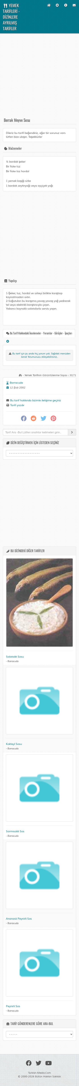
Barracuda (16, 382)
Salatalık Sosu (15, 656)
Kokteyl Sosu (14, 744)
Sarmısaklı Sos (15, 831)
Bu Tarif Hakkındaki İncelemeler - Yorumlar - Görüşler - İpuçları (40, 333)
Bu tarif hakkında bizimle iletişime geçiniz (35, 400)
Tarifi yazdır (16, 405)
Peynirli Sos (13, 1006)
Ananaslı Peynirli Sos (19, 918)
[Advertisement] (39, 77)
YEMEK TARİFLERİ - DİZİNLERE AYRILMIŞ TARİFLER (11, 16)
